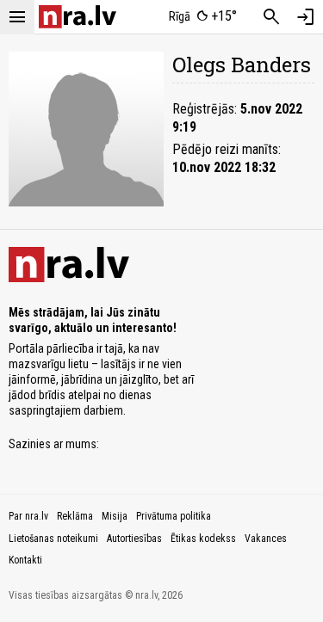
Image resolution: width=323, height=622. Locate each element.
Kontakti (25, 560)
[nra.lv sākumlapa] (77, 16)
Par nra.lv (28, 516)
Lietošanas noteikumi (53, 539)
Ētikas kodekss (203, 539)
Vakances (266, 539)
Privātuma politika (173, 516)
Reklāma (75, 516)
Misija (114, 516)
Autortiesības (134, 539)
